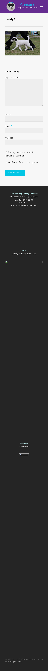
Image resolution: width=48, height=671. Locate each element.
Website (9, 137)
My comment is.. (13, 77)
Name (9, 114)
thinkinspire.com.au (15, 662)
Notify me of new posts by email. (23, 162)
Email (8, 126)
